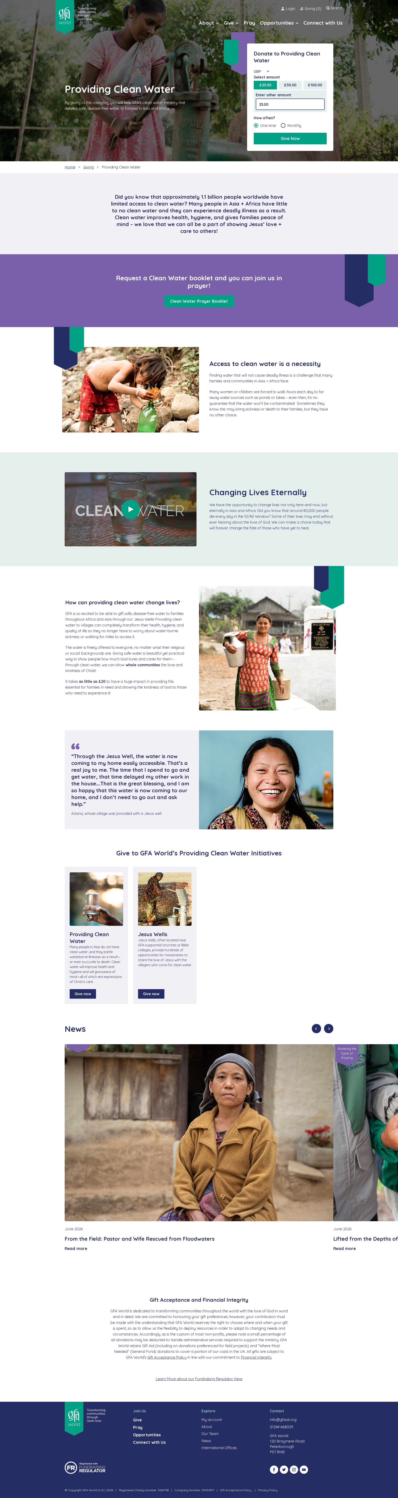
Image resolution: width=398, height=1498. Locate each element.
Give (137, 1419)
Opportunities (147, 1434)
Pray (137, 1427)
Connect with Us (149, 1442)
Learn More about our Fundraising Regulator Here (199, 1378)
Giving (88, 167)
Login (290, 8)
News (206, 1440)
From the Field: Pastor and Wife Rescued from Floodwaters (140, 1238)
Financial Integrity (256, 1357)
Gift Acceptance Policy (166, 1357)
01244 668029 (281, 1427)
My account (211, 1419)
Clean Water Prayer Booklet (199, 301)
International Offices (219, 1447)
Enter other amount (273, 95)
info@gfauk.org (283, 1419)
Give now (83, 993)
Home (70, 167)
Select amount (267, 77)
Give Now (290, 138)
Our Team (210, 1433)
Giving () (313, 8)
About (206, 1426)
